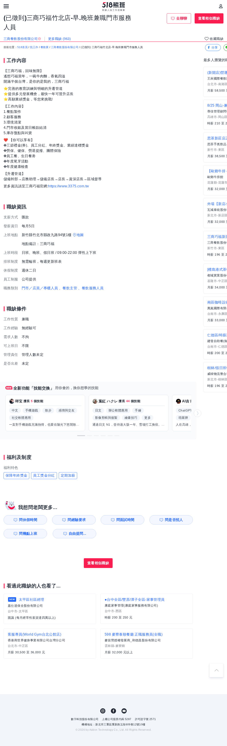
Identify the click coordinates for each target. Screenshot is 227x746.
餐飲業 (45, 47)
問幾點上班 (28, 533)
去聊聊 (181, 18)
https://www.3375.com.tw (68, 186)
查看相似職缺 (209, 18)
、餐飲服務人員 (91, 288)
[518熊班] (113, 6)
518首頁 (22, 47)
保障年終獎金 (16, 475)
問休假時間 (28, 520)
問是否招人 (174, 520)
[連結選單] (6, 6)
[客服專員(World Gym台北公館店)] (50, 643)
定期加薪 (68, 475)
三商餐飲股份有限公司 (64, 47)
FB (113, 711)
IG (103, 711)
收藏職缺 (216, 39)
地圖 (80, 235)
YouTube (124, 711)
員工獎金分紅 (44, 475)
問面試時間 (125, 520)
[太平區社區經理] (50, 609)
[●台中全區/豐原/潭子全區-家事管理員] (147, 609)
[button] (81, 435)
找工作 (34, 47)
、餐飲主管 (68, 288)
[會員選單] (220, 6)
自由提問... (77, 533)
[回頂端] (216, 670)
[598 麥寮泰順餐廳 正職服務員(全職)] (147, 643)
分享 (214, 47)
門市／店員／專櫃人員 (40, 288)
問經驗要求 (77, 520)
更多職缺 (59, 39)
